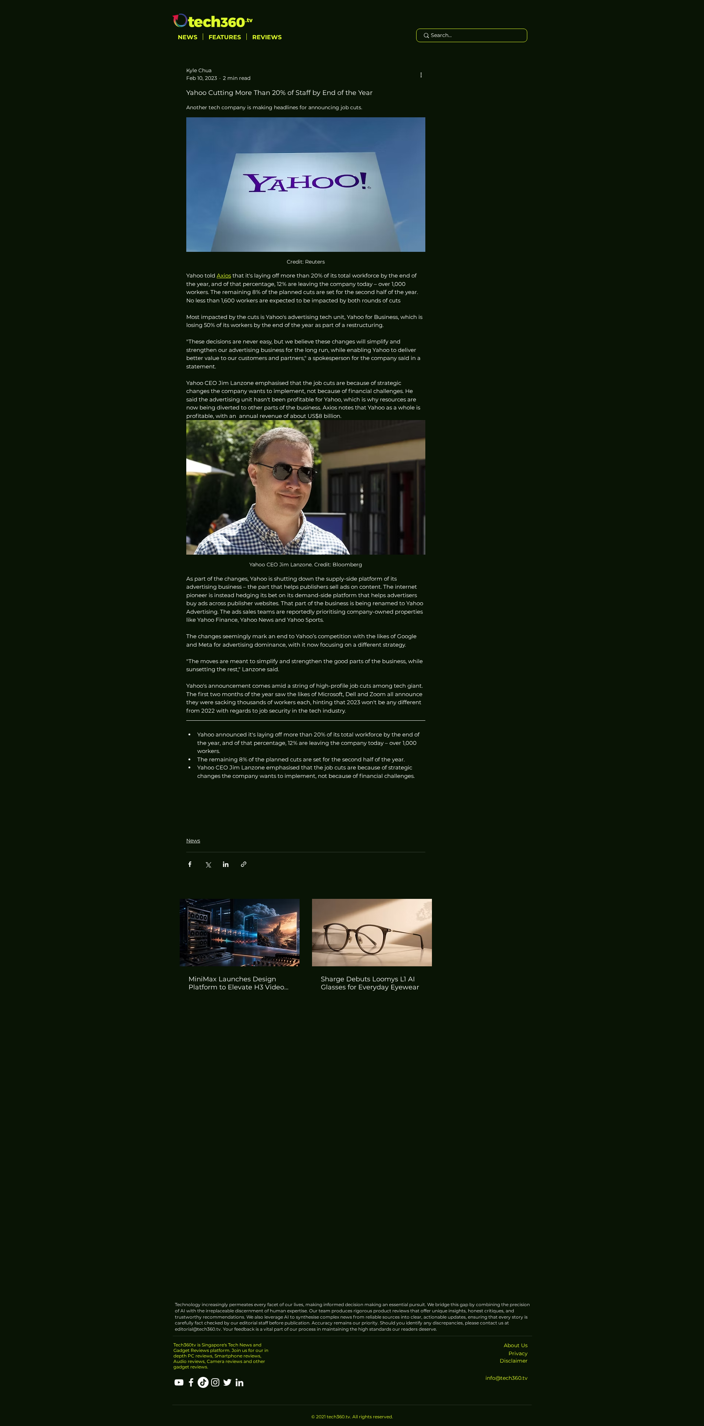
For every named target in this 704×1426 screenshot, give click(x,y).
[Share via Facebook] (189, 864)
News (193, 840)
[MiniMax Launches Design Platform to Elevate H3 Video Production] (240, 932)
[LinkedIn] (239, 1382)
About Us (516, 1345)
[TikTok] (203, 1382)
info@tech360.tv (506, 1378)
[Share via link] (243, 864)
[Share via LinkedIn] (225, 864)
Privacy (518, 1353)
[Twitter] (227, 1382)
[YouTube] (178, 1382)
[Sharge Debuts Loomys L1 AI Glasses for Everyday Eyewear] (372, 932)
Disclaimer (514, 1360)
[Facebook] (191, 1382)
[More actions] (421, 74)
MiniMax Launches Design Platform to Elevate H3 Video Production (236, 983)
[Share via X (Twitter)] (207, 864)
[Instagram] (215, 1382)
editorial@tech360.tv (198, 1329)
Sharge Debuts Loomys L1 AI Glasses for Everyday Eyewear (370, 983)
